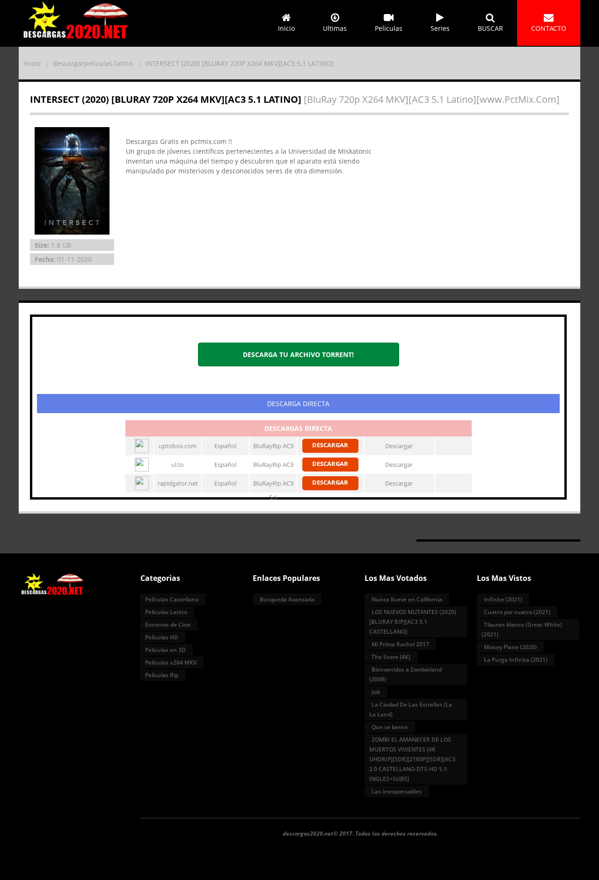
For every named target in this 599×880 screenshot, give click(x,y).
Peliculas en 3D (165, 650)
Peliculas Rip (161, 675)
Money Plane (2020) (510, 647)
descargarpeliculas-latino (92, 63)
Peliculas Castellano (171, 599)
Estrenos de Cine (167, 625)
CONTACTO (548, 28)
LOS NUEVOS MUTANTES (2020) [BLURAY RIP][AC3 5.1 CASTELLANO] (412, 622)
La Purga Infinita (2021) (516, 660)
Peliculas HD (161, 637)
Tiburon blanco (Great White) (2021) (522, 629)
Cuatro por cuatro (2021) (517, 612)
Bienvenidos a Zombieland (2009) (405, 674)
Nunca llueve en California (407, 599)
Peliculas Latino (166, 612)
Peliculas (388, 28)
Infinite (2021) (503, 599)
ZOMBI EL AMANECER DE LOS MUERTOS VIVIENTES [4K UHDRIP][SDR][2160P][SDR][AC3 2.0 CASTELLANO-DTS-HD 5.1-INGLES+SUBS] (412, 759)
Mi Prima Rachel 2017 (400, 644)
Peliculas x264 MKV (171, 662)
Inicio (286, 28)
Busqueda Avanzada (287, 599)
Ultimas (335, 28)
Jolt (376, 692)
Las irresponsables (397, 791)
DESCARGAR (330, 445)
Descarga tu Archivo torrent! (298, 354)
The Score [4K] (391, 657)
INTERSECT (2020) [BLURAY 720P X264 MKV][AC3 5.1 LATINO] (239, 63)
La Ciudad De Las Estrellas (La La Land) (410, 709)
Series (440, 28)
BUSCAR (490, 28)
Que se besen (390, 727)
